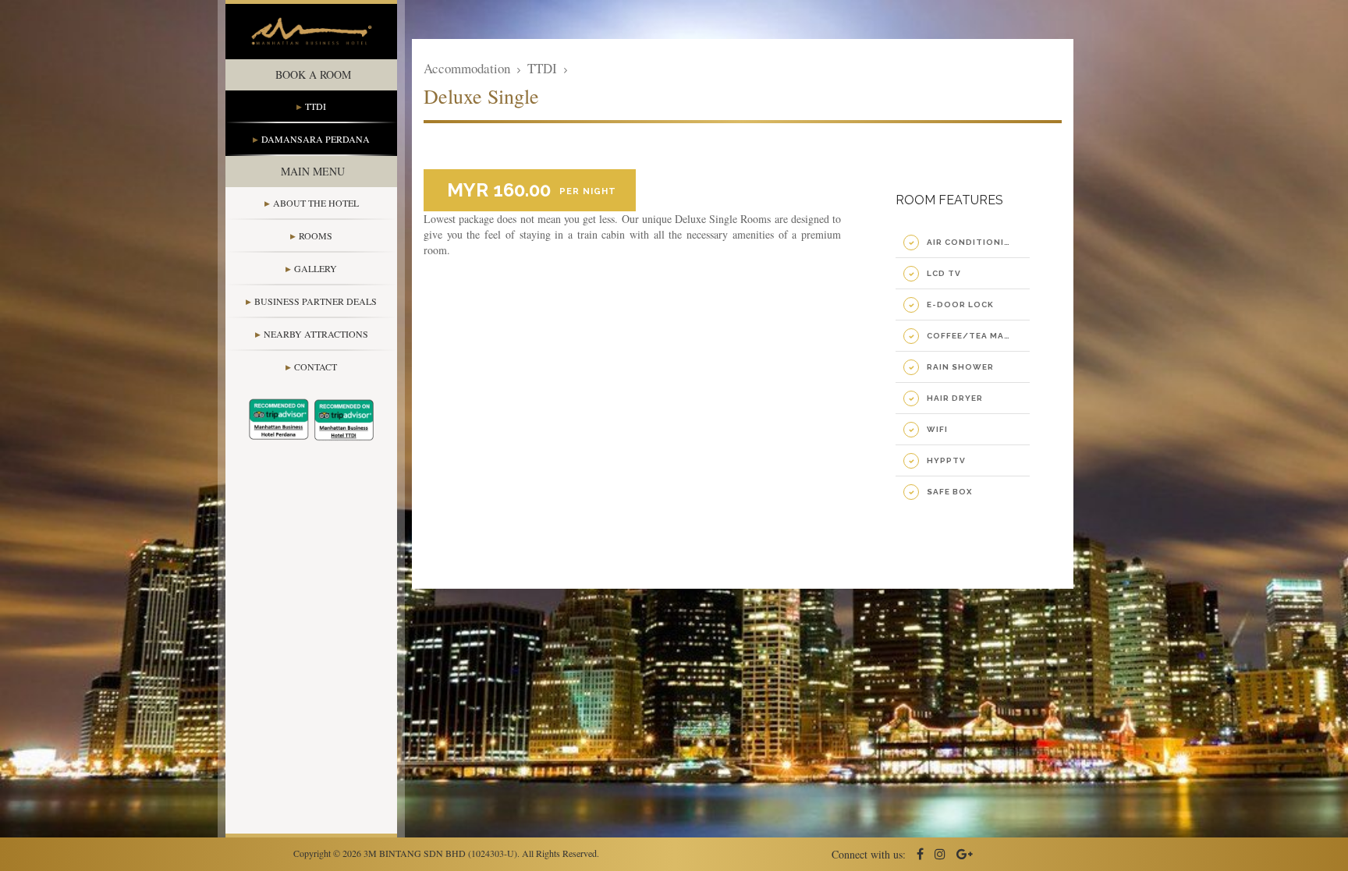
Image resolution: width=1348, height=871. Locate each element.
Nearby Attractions (316, 334)
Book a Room (313, 74)
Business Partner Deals (315, 301)
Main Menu (313, 171)
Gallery (315, 268)
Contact (315, 366)
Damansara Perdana (315, 139)
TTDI (315, 106)
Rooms (315, 235)
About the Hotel (316, 203)
